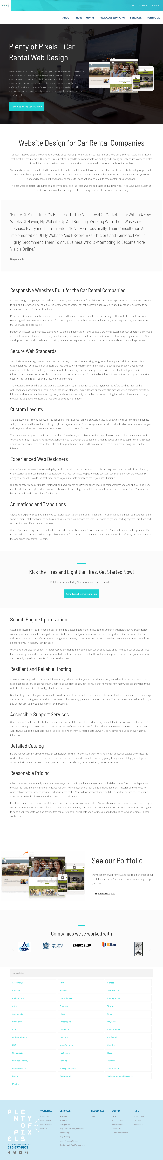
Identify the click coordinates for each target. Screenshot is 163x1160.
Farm (62, 982)
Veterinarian (113, 1068)
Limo (109, 1014)
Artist (14, 1006)
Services (136, 17)
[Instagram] (26, 1152)
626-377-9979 (18, 1147)
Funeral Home (113, 1029)
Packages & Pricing (112, 17)
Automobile (17, 1014)
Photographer (113, 998)
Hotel (109, 1053)
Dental (15, 1076)
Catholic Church (19, 1037)
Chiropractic (17, 1053)
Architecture (18, 998)
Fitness (110, 982)
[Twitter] (15, 1152)
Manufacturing (66, 1045)
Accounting (17, 982)
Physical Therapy (20, 1060)
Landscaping (65, 1021)
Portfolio (153, 17)
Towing (110, 1006)
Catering (111, 1045)
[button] (13, 949)
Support (156, 5)
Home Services (66, 998)
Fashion (63, 990)
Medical (16, 1084)
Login (131, 5)
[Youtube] (20, 1152)
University (17, 1021)
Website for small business (120, 1076)
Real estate (65, 1053)
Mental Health (19, 1068)
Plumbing (64, 1006)
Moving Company (68, 1068)
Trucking (111, 1060)
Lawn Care (64, 1029)
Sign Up (143, 5)
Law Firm (64, 1037)
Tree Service (113, 990)
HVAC (62, 1014)
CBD (14, 1045)
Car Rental (112, 1037)
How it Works (85, 17)
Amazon (16, 990)
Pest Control (65, 1076)
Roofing (63, 1060)
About (67, 17)
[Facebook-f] (9, 1152)
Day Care (111, 1021)
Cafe (14, 1029)
